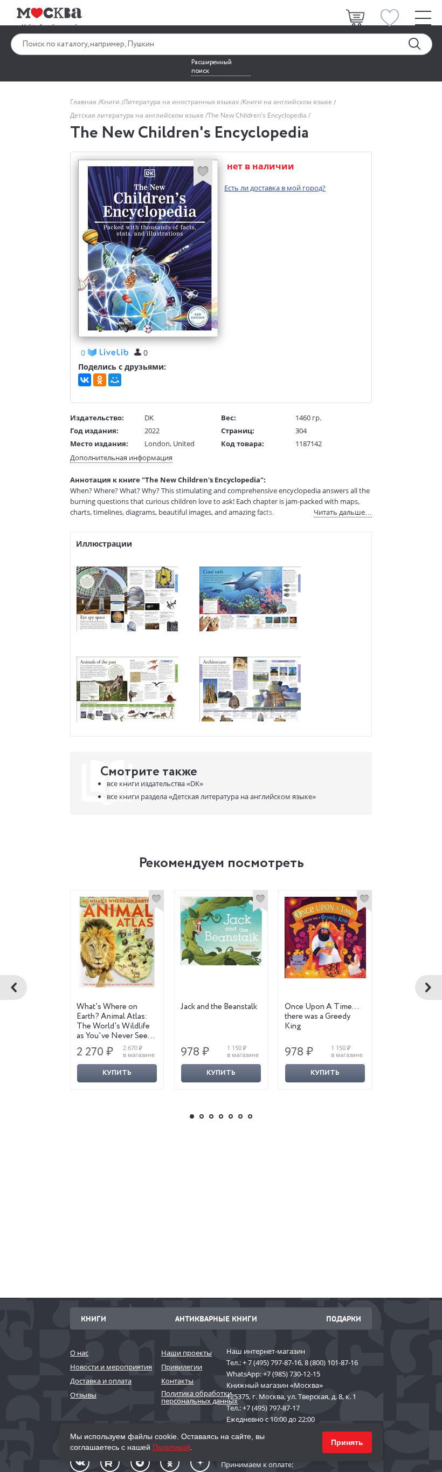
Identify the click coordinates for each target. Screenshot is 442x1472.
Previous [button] (13, 987)
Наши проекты (186, 1353)
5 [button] (231, 1116)
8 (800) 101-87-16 (331, 1362)
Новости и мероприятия (110, 1367)
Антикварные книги (216, 1318)
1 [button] (192, 1116)
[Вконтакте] (79, 1462)
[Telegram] (140, 1462)
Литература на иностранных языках (181, 101)
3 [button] (211, 1116)
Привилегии (181, 1367)
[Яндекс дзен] (200, 1462)
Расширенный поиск (211, 67)
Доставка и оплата (101, 1381)
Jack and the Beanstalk (219, 1007)
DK (149, 417)
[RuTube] (110, 1462)
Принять (347, 1442)
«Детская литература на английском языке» (211, 796)
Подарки (343, 1318)
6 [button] (240, 1116)
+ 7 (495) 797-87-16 (272, 1362)
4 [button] (221, 1116)
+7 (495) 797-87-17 (271, 1408)
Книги (110, 101)
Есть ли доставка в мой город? (275, 188)
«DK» (155, 783)
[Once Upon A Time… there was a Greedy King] (325, 937)
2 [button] (201, 1116)
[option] (117, 989)
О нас (79, 1353)
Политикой (171, 1447)
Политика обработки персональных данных (188, 1397)
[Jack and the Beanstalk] (221, 931)
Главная (84, 101)
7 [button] (250, 1116)
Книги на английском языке (288, 101)
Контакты (177, 1381)
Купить (117, 1073)
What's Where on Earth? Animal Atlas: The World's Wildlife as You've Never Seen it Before (114, 1026)
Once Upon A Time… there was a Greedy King (321, 1016)
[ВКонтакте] (84, 379)
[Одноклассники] (99, 379)
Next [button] (428, 987)
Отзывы (83, 1395)
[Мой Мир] (114, 379)
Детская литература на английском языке (137, 115)
